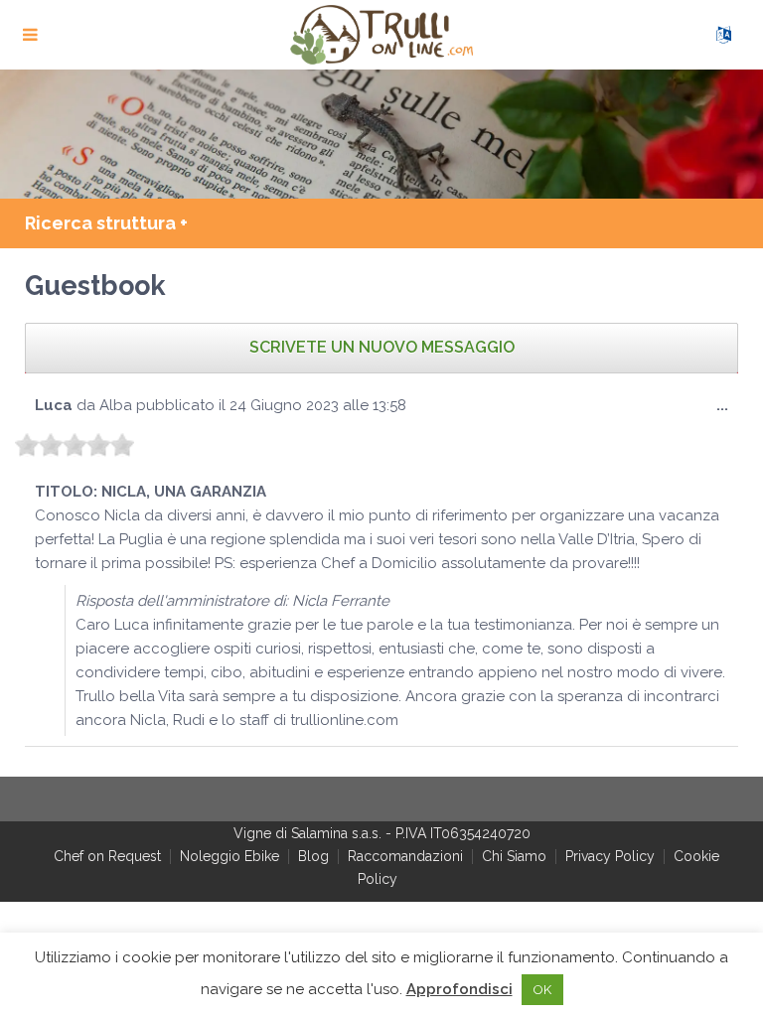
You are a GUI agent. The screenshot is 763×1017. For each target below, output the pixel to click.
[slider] (74, 445)
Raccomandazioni (405, 856)
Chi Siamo (514, 856)
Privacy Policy (610, 856)
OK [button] (542, 989)
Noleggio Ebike (229, 856)
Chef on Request (107, 856)
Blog (313, 856)
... (727, 411)
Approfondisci (459, 989)
